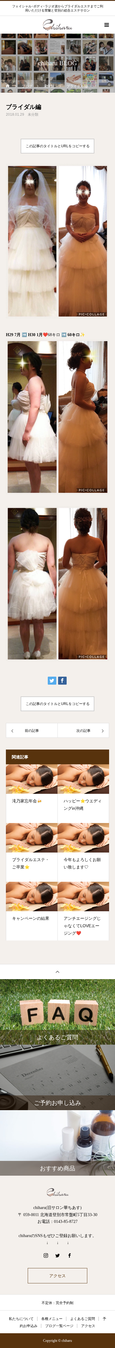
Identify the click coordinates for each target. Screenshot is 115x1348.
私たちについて (21, 1319)
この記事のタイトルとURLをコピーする (58, 146)
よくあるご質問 (82, 1319)
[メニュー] (106, 25)
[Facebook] (69, 1255)
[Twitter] (57, 1255)
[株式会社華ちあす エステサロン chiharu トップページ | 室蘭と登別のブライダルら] (57, 1192)
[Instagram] (46, 1255)
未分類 (33, 114)
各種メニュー (52, 1319)
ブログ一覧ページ (59, 1326)
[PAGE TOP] (57, 971)
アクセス (57, 1275)
